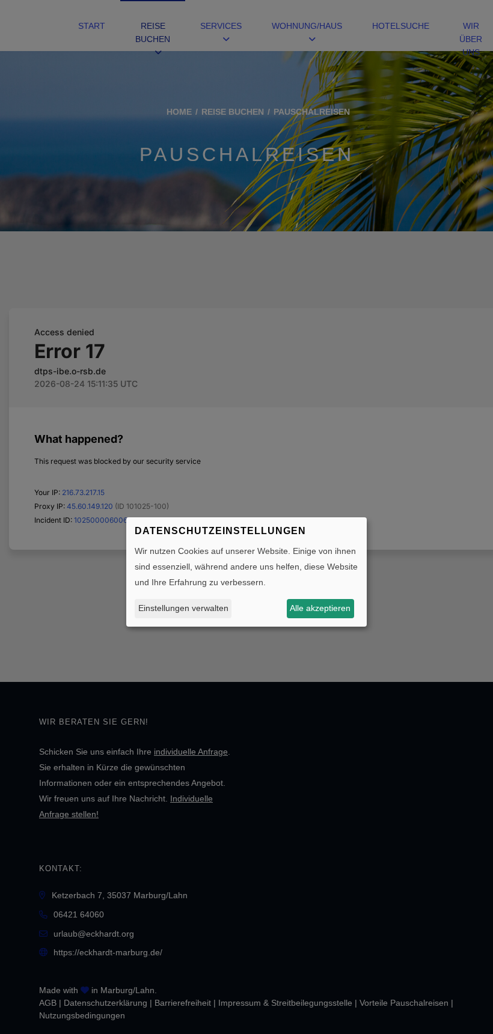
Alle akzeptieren (320, 608)
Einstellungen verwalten (183, 608)
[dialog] (246, 572)
